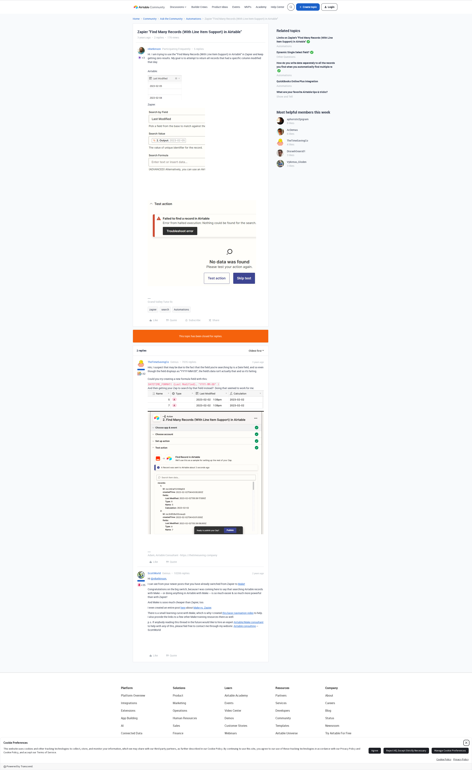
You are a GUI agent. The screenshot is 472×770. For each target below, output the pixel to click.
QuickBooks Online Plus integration (297, 81)
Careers (330, 703)
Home (136, 18)
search (165, 309)
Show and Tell (285, 96)
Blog (328, 711)
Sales (176, 726)
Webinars (231, 733)
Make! (241, 584)
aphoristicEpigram (297, 119)
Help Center (277, 7)
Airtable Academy (236, 695)
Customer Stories (236, 726)
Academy (261, 7)
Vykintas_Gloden (296, 162)
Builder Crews (199, 7)
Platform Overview (133, 695)
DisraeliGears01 (296, 151)
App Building (129, 718)
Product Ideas (220, 7)
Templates (282, 726)
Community (150, 18)
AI (122, 726)
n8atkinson (154, 49)
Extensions (128, 711)
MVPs (247, 7)
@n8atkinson (158, 578)
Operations (180, 711)
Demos (229, 718)
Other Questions (286, 57)
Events (236, 7)
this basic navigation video (238, 613)
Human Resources (185, 718)
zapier (153, 309)
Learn (228, 688)
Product (178, 695)
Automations (193, 18)
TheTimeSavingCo (158, 362)
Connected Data (131, 733)
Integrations (129, 703)
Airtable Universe (286, 733)
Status (329, 718)
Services (281, 703)
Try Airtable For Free (338, 733)
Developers (282, 711)
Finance (178, 733)
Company (331, 688)
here (183, 607)
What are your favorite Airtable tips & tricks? (302, 92)
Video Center (233, 711)
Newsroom (332, 726)
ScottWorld (154, 573)
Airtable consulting (245, 626)
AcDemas (292, 130)
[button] (308, 7)
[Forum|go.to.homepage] (149, 7)
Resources (282, 688)
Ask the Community (171, 18)
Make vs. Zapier (202, 607)
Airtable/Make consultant (248, 622)
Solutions (179, 688)
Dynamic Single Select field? (293, 52)
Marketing (179, 703)
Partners (281, 695)
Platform (127, 688)
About (329, 695)
